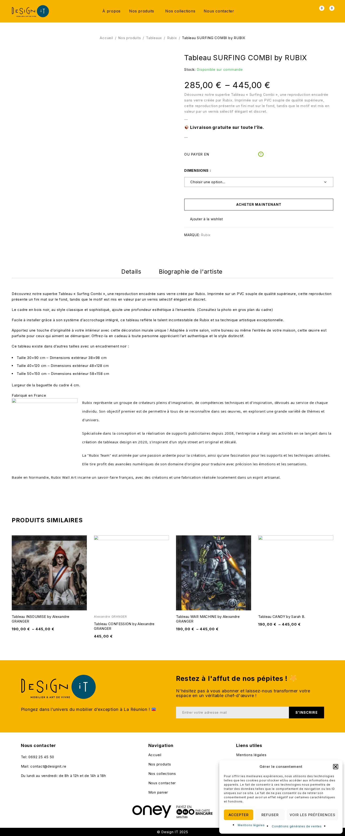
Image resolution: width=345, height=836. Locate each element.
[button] (335, 766)
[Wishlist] (204, 219)
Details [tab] (131, 271)
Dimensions (196, 170)
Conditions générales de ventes (297, 826)
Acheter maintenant (258, 204)
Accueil (106, 38)
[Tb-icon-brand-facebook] (22, 786)
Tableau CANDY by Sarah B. (281, 616)
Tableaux (154, 38)
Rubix (172, 38)
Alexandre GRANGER (110, 616)
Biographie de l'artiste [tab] (190, 271)
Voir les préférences (312, 815)
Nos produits (129, 38)
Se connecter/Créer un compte (308, 11)
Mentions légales (251, 825)
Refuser (270, 815)
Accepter (239, 815)
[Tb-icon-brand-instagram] (32, 786)
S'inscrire (306, 712)
